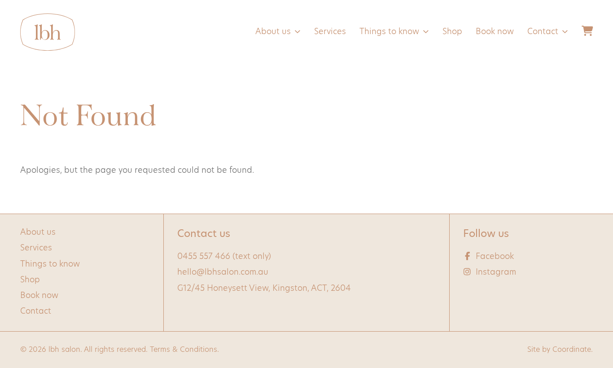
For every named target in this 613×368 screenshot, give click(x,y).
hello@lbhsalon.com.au (222, 273)
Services (330, 32)
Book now (495, 32)
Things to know (389, 32)
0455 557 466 (203, 257)
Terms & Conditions (183, 350)
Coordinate (571, 350)
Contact (542, 32)
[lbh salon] (47, 32)
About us (273, 32)
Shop (452, 32)
